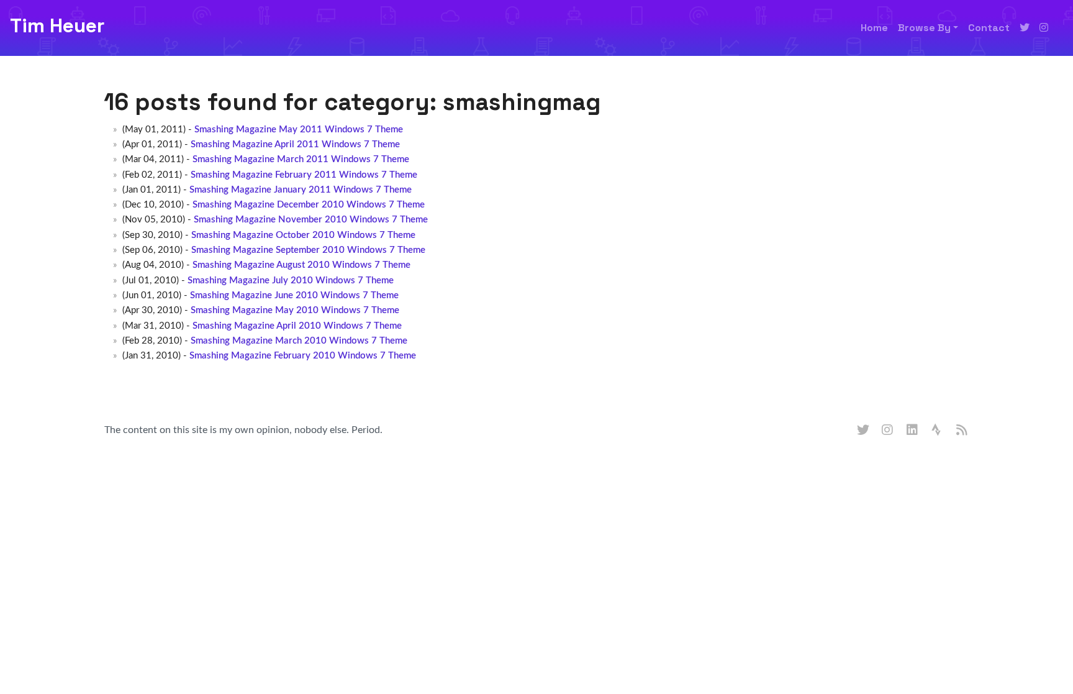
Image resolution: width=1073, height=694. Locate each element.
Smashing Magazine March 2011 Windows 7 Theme (300, 159)
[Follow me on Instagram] (1044, 28)
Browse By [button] (924, 27)
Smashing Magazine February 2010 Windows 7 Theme (302, 355)
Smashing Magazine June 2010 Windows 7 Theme (294, 295)
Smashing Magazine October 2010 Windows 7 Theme (303, 235)
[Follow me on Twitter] (1025, 28)
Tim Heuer (57, 25)
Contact (989, 27)
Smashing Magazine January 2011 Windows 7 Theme (300, 189)
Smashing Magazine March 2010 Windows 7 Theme (299, 340)
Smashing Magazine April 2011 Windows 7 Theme (295, 144)
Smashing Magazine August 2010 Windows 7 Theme (301, 265)
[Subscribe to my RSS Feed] (962, 430)
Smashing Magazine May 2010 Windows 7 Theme (295, 310)
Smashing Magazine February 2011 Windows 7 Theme (304, 175)
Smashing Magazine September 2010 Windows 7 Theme (308, 250)
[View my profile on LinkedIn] (913, 430)
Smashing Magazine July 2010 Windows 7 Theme (291, 280)
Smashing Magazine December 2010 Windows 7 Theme (308, 204)
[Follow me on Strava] (937, 430)
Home (874, 27)
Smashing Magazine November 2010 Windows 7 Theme (311, 219)
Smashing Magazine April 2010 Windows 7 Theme (297, 326)
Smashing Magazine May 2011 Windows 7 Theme (298, 129)
